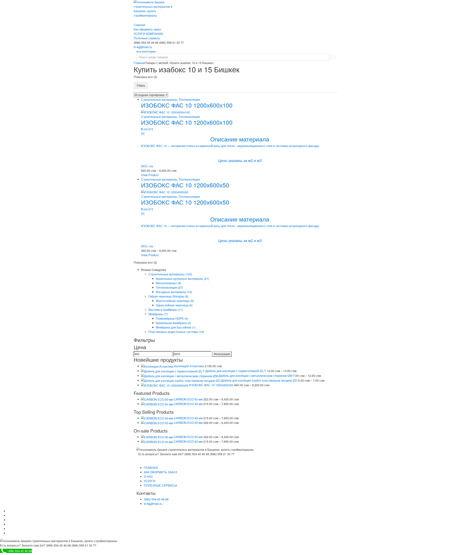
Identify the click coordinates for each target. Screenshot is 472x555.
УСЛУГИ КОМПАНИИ (148, 34)
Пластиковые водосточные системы (176, 332)
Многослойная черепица (175, 301)
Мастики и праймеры (165, 309)
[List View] (150, 90)
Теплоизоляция (189, 99)
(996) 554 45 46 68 (156, 499)
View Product (150, 175)
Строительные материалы (159, 99)
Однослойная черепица (174, 305)
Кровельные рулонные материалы (182, 278)
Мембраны (158, 314)
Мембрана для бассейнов (175, 327)
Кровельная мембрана (173, 323)
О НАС (148, 476)
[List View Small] (157, 90)
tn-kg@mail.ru (143, 47)
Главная (139, 25)
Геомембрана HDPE (172, 318)
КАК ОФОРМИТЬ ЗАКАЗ (160, 472)
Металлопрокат (168, 283)
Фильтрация (222, 354)
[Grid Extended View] (143, 90)
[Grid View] (137, 90)
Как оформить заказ (147, 29)
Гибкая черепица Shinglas (168, 296)
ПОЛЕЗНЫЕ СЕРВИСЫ (160, 485)
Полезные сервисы (147, 38)
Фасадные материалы (174, 292)
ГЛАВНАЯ (151, 468)
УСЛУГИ (149, 481)
